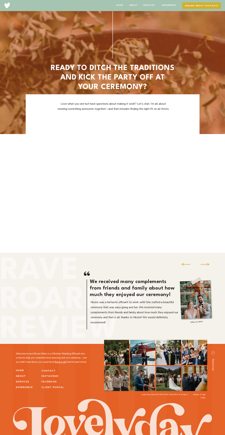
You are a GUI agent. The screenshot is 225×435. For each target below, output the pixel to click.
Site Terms (174, 394)
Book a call (60, 362)
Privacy (184, 394)
